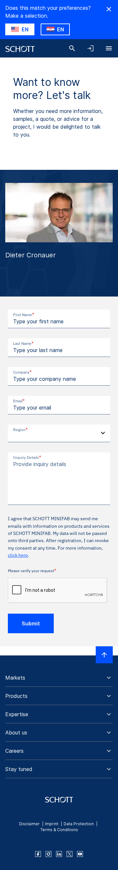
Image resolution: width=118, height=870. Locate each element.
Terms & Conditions (59, 829)
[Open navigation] (109, 48)
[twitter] (69, 854)
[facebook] (38, 854)
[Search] (72, 48)
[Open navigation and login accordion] (90, 48)
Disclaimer (29, 823)
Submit (31, 623)
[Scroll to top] (104, 654)
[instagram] (48, 854)
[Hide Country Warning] (109, 9)
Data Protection (79, 823)
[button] (59, 678)
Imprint (51, 823)
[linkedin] (59, 854)
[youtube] (80, 854)
